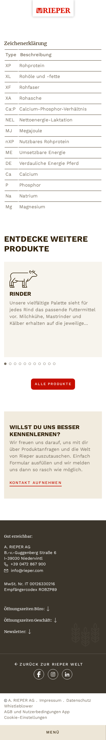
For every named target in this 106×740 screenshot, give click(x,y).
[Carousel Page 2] (10, 364)
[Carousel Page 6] (30, 364)
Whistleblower (18, 706)
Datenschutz (78, 700)
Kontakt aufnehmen (36, 482)
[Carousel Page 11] (54, 364)
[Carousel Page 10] (49, 364)
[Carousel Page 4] (20, 364)
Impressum (50, 700)
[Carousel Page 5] (25, 364)
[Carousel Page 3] (15, 364)
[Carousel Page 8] (39, 364)
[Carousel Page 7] (34, 364)
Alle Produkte (53, 384)
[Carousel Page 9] (44, 364)
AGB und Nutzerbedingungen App (37, 711)
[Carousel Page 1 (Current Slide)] (5, 364)
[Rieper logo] (53, 6)
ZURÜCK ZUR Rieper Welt (50, 664)
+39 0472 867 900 (28, 564)
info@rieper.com (27, 570)
